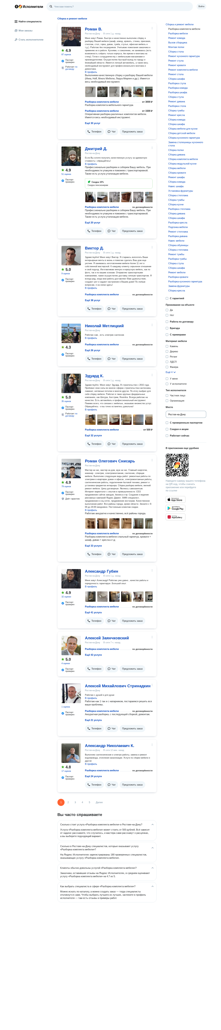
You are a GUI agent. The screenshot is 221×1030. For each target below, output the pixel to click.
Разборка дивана (177, 236)
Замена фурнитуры (179, 286)
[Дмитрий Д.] (71, 156)
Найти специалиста (30, 21)
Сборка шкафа (176, 78)
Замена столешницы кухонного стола (185, 144)
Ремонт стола (175, 74)
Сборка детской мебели (181, 133)
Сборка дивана (176, 154)
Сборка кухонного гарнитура (184, 137)
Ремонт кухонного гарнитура (184, 56)
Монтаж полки (176, 47)
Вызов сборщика (177, 42)
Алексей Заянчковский (107, 638)
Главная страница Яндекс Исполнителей (29, 6)
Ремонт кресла (176, 115)
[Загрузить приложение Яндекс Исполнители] (186, 465)
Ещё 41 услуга (93, 612)
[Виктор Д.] (71, 255)
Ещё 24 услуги (93, 776)
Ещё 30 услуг (92, 123)
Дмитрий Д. (96, 149)
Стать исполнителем (31, 39)
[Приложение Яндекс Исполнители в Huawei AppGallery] (175, 517)
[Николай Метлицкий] (71, 333)
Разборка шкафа (177, 92)
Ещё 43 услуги (93, 654)
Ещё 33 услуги (93, 545)
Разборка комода (178, 87)
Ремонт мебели (176, 272)
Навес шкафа (175, 186)
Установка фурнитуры (180, 190)
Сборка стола (176, 51)
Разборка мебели (178, 33)
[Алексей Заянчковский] (71, 645)
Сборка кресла (176, 290)
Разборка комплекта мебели (102, 101)
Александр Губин (101, 571)
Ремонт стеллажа (178, 231)
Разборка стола (177, 106)
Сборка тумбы (176, 110)
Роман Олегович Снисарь (110, 461)
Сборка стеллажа (178, 195)
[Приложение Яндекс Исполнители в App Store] (175, 499)
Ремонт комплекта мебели (183, 69)
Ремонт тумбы (176, 254)
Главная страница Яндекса (16, 6)
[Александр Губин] (71, 579)
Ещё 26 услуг (92, 350)
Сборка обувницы (178, 245)
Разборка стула (177, 83)
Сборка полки (176, 150)
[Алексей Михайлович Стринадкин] (71, 693)
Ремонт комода (176, 38)
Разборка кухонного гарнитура (185, 281)
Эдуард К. (94, 376)
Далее (99, 802)
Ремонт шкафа (176, 177)
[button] (94, 131)
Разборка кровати (178, 277)
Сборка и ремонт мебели (179, 24)
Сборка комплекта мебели (183, 159)
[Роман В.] (71, 36)
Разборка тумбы (177, 258)
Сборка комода (176, 119)
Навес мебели (176, 240)
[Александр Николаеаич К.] (71, 753)
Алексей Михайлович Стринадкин (118, 686)
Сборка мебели (177, 168)
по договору (71, 68)
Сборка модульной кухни (182, 163)
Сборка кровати (177, 172)
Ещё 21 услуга (93, 720)
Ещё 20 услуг (92, 222)
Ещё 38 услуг (92, 300)
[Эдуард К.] (71, 383)
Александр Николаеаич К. (109, 745)
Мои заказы (26, 30)
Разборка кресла (177, 222)
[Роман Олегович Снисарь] (71, 468)
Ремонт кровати (177, 65)
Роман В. (93, 29)
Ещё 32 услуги (93, 435)
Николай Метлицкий (104, 326)
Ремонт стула (175, 60)
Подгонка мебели (178, 227)
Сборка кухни (175, 204)
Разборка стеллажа (179, 209)
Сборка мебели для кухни (182, 128)
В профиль (91, 72)
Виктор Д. (94, 248)
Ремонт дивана (176, 101)
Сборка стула (176, 97)
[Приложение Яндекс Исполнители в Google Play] (175, 508)
